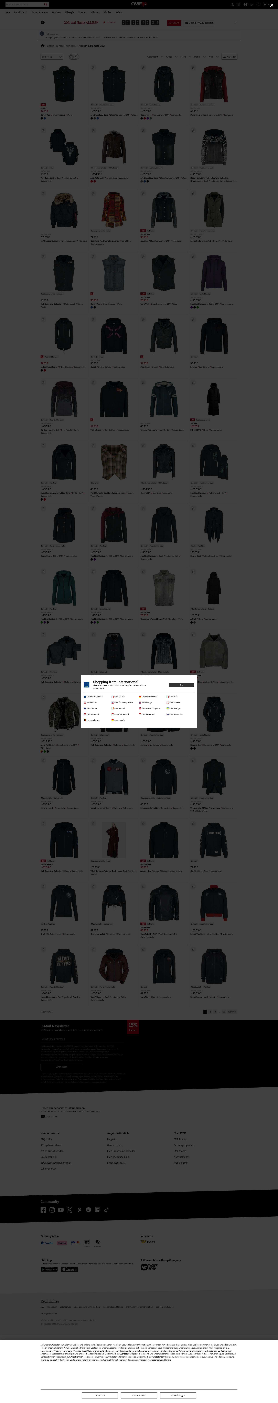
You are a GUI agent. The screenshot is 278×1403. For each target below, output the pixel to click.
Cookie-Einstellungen (72, 1360)
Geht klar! (100, 1395)
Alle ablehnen (139, 1395)
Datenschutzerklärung (161, 1360)
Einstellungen (178, 1395)
